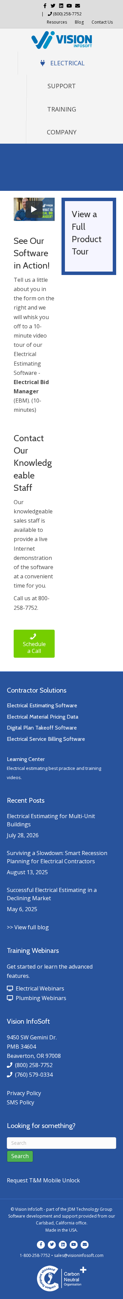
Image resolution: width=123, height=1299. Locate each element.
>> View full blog (28, 927)
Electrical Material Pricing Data (42, 716)
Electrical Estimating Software (42, 705)
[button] (34, 644)
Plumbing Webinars (39, 998)
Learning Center (26, 759)
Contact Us (102, 22)
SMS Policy (20, 1102)
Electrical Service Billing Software (46, 739)
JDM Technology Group (90, 1209)
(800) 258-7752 (67, 14)
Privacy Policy (24, 1093)
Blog (79, 22)
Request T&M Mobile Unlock (43, 1180)
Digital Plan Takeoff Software (42, 727)
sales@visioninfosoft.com (79, 1255)
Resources (57, 22)
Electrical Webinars (38, 988)
